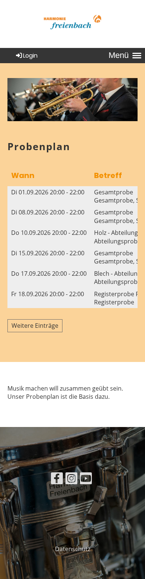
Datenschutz (72, 549)
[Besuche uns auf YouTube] (86, 480)
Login (30, 55)
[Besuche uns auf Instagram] (71, 480)
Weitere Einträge (35, 325)
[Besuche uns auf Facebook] (57, 480)
